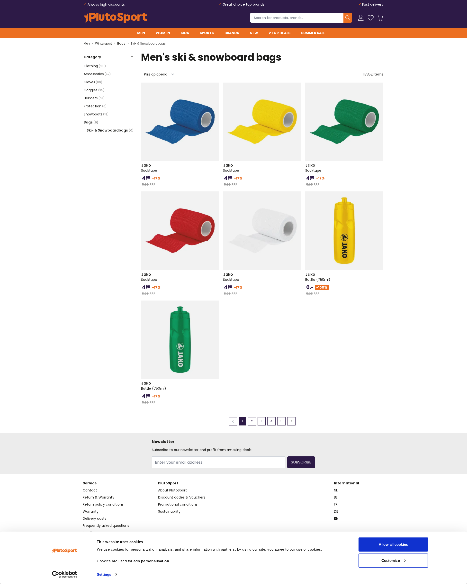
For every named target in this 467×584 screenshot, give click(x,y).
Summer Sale (313, 32)
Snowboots (96, 114)
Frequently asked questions (106, 525)
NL (336, 490)
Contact (90, 490)
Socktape (149, 168)
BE (336, 497)
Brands (232, 32)
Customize (390, 560)
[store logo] (115, 18)
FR (336, 504)
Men (141, 32)
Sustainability (169, 511)
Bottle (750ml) (317, 277)
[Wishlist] (371, 18)
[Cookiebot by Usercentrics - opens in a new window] (64, 574)
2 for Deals (279, 32)
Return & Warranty (98, 497)
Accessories (97, 74)
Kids (185, 32)
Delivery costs (94, 518)
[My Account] (361, 18)
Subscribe (301, 462)
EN (336, 518)
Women (163, 32)
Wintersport (103, 44)
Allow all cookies (393, 544)
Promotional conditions (178, 504)
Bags (121, 44)
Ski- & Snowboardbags (148, 44)
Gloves (93, 82)
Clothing (95, 66)
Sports (207, 32)
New (254, 32)
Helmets (94, 98)
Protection (95, 106)
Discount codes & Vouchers (181, 497)
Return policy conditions (103, 504)
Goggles (94, 90)
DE (336, 511)
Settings (104, 574)
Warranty (91, 511)
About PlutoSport (172, 490)
